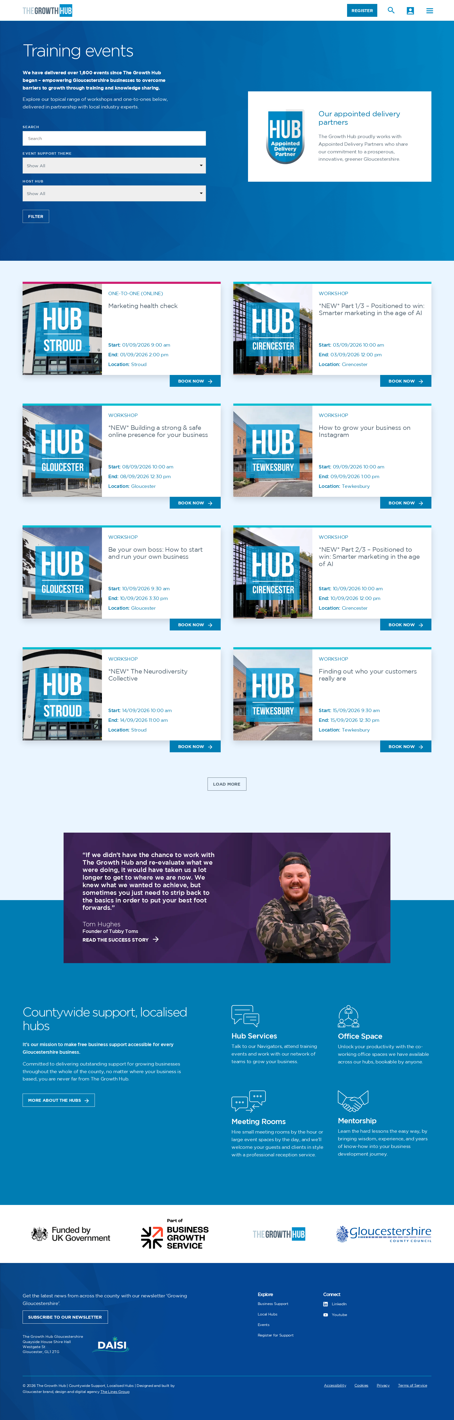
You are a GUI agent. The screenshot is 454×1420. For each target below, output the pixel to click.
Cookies (361, 1385)
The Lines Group (114, 1391)
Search (31, 127)
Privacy (383, 1385)
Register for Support (276, 1335)
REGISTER (362, 11)
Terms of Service (412, 1385)
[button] (227, 784)
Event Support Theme (47, 153)
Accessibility (335, 1385)
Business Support (273, 1304)
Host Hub (33, 181)
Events (264, 1325)
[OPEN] (429, 10)
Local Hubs (267, 1314)
